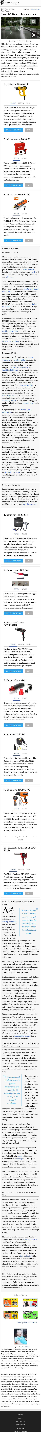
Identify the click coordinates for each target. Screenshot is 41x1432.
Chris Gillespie (26, 1347)
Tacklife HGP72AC (21, 367)
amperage (18, 1159)
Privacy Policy (20, 1421)
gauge (19, 1156)
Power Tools (5, 11)
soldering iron (29, 403)
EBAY (28, 130)
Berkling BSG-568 (10, 331)
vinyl (33, 272)
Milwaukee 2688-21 (10, 341)
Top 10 (28, 41)
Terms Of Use (20, 1425)
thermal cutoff (26, 1256)
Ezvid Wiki (4, 9)
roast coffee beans (22, 1036)
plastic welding (20, 360)
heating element (9, 922)
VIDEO (28, 103)
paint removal (28, 269)
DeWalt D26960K (12, 472)
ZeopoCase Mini (27, 385)
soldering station (9, 400)
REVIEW (13, 103)
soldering (9, 277)
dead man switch (30, 1239)
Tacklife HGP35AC (10, 370)
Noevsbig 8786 (8, 395)
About (20, 1418)
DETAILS (21, 103)
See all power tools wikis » (27, 1322)
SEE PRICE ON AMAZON (13, 130)
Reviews (11, 9)
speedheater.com (30, 504)
